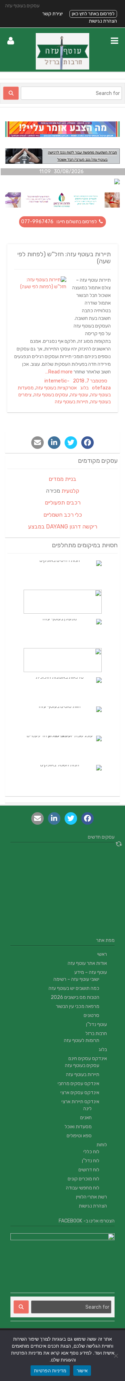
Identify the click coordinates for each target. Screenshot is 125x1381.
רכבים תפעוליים (63, 502)
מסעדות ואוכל (78, 1127)
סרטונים (91, 1015)
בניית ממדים (62, 479)
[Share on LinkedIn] (54, 442)
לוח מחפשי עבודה (82, 1188)
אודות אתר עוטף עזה (87, 963)
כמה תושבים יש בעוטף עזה (74, 988)
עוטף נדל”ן (96, 1024)
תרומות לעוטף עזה (81, 1040)
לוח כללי (91, 1152)
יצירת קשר (52, 14)
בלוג (84, 388)
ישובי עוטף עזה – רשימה (76, 979)
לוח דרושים (88, 1170)
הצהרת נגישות (103, 21)
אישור (82, 1370)
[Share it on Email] (37, 442)
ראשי (102, 954)
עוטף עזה (79, 395)
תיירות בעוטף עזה (71, 402)
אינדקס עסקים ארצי (79, 1093)
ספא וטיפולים (79, 1136)
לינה (87, 1109)
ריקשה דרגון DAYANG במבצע (62, 526)
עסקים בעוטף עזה (51, 395)
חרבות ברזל (96, 1033)
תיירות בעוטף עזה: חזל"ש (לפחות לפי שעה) (64, 257)
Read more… (59, 372)
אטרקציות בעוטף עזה (56, 388)
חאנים (86, 1118)
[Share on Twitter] (71, 442)
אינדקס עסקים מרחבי (78, 1084)
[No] (116, 1355)
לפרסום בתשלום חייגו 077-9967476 (59, 222)
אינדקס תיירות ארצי (80, 1102)
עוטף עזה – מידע (90, 972)
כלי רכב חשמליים (62, 514)
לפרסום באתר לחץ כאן (93, 14)
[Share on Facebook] (87, 442)
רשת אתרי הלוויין (91, 1197)
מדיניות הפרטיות (50, 1370)
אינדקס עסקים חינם (87, 1058)
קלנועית (70, 490)
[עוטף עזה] (63, 68)
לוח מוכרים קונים (83, 1179)
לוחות (102, 1145)
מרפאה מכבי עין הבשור (77, 1006)
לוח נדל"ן (90, 1161)
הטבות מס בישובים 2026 (75, 997)
